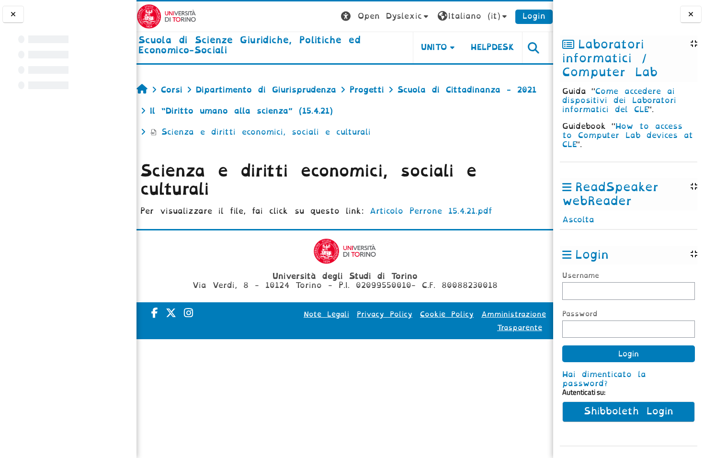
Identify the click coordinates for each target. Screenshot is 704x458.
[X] (171, 313)
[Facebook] (155, 313)
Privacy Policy (384, 314)
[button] (386, 16)
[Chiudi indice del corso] (13, 14)
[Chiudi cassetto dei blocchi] (691, 14)
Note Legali (326, 314)
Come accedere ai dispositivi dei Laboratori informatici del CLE (619, 100)
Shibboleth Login (628, 411)
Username (580, 276)
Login (533, 16)
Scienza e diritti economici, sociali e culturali (266, 132)
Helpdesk (492, 47)
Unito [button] (434, 47)
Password (579, 314)
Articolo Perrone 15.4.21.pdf (431, 211)
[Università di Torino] (166, 16)
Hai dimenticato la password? (604, 379)
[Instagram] (188, 313)
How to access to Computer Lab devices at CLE (627, 135)
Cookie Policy (447, 314)
